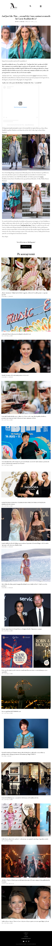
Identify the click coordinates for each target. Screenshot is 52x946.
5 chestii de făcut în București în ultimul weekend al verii (16, 334)
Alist (26, 934)
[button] (30, 6)
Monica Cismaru (20, 21)
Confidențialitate (26, 938)
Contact (26, 933)
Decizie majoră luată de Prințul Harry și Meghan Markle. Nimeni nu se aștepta (22, 629)
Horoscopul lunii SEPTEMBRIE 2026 (11, 711)
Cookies (26, 936)
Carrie (34, 75)
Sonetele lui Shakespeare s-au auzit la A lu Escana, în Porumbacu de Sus (20, 798)
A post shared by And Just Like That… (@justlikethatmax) (20, 124)
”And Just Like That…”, (26, 225)
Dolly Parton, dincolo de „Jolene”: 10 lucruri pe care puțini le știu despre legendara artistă (25, 839)
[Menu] (40, 6)
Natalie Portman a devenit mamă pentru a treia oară (15, 375)
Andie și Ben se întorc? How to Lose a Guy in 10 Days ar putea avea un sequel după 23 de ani (25, 921)
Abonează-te (26, 246)
